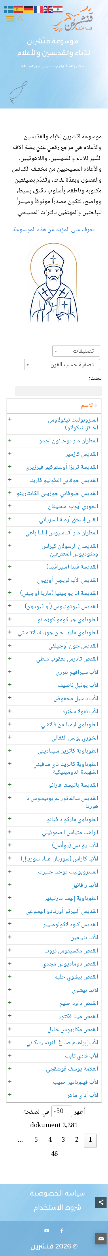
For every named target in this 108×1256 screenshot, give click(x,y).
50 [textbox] (59, 1111)
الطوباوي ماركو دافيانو (72, 819)
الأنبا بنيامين (84, 938)
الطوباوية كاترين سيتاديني (68, 751)
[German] (29, 9)
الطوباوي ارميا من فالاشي (69, 725)
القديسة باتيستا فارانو (73, 785)
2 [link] (77, 1140)
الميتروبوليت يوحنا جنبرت (68, 872)
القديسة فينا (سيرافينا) (72, 567)
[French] (38, 9)
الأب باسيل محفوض (76, 699)
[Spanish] (19, 9)
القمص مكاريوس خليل (73, 1030)
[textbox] (85, 351)
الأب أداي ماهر (82, 1095)
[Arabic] (58, 9)
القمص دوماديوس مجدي (70, 964)
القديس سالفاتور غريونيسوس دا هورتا (61, 802)
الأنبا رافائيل (84, 885)
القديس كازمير (82, 454)
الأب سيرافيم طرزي (77, 672)
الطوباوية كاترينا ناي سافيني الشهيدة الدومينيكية (65, 768)
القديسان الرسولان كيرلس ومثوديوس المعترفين (70, 550)
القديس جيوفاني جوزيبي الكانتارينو (57, 493)
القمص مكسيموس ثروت (71, 951)
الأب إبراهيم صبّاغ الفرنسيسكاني (62, 1043)
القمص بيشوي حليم (76, 977)
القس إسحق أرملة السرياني (68, 520)
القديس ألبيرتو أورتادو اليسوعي (62, 911)
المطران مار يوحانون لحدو (68, 441)
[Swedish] (9, 9)
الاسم (87, 405)
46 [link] (54, 1154)
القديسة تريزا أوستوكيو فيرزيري (62, 467)
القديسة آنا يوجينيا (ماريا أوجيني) (59, 593)
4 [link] (50, 1140)
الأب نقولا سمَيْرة (80, 712)
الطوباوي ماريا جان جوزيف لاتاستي (58, 633)
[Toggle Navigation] (10, 20)
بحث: (95, 378)
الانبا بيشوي (85, 990)
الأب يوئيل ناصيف (78, 685)
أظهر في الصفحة (54, 1112)
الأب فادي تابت (81, 1056)
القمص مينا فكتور (78, 1017)
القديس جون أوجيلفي (73, 646)
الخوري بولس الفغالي (75, 738)
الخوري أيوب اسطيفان (73, 506)
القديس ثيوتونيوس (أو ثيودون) (61, 607)
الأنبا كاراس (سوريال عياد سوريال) (59, 859)
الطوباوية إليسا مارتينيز (71, 898)
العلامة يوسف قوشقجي (72, 1069)
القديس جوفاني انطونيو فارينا (63, 480)
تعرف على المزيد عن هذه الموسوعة (54, 229)
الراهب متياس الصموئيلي (70, 832)
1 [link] (90, 1140)
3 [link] (63, 1140)
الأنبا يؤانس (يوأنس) (75, 846)
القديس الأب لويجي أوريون (67, 580)
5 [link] (36, 1140)
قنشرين (42, 1246)
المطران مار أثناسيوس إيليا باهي (62, 533)
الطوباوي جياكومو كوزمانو (67, 620)
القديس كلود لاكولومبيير (70, 925)
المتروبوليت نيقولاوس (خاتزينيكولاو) (73, 424)
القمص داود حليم (79, 1003)
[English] (48, 9)
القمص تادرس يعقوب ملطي (67, 659)
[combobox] (76, 351)
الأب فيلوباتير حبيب (75, 1082)
